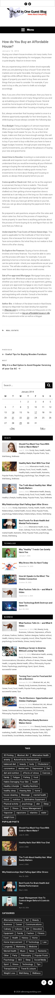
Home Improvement (13, 942)
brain (21, 530)
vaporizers (21, 812)
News (31, 951)
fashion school (45, 635)
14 (13, 412)
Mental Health (22, 663)
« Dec (12, 428)
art (45, 682)
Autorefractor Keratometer (26, 759)
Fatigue (16, 777)
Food (28, 469)
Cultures (30, 632)
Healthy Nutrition (30, 786)
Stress (39, 514)
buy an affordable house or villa (36, 313)
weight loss (9, 817)
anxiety (49, 654)
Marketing (27, 732)
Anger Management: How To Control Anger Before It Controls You (34, 901)
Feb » (42, 428)
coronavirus (9, 768)
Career (34, 657)
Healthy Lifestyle (25, 453)
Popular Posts (38, 453)
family (6, 777)
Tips (47, 453)
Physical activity (11, 804)
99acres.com (10, 310)
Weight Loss (44, 476)
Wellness (15, 456)
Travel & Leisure (28, 968)
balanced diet (10, 764)
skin (38, 804)
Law (45, 942)
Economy (40, 710)
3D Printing (9, 755)
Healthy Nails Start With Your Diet (34, 463)
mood (28, 511)
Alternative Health (37, 466)
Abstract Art (38, 682)
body (32, 450)
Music (23, 951)
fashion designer (31, 635)
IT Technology (32, 942)
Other (34, 511)
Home (17, 638)
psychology (29, 476)
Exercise (46, 773)
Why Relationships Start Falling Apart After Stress (25, 504)
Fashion (13, 635)
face (36, 450)
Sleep (46, 804)
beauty (21, 494)
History (11, 638)
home (37, 790)
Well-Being (6, 456)
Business (22, 632)
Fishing (26, 777)
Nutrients (45, 472)
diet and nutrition (11, 773)
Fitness (43, 660)
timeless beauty (31, 735)
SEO (45, 732)
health (47, 450)
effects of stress (32, 660)
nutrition (16, 799)
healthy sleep (21, 498)
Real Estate (12, 330)
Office (31, 663)
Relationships (18, 514)
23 (28, 418)
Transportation (10, 968)
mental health (35, 472)
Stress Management (31, 808)
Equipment (8, 933)
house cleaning (11, 795)
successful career (9, 669)
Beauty (47, 492)
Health (42, 450)
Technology (27, 964)
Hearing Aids (25, 790)
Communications (9, 660)
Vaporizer (8, 812)
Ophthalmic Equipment (34, 799)
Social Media (17, 641)
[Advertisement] (27, 22)
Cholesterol (43, 764)
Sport (30, 666)
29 (20, 423)
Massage (25, 795)
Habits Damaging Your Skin (16, 782)
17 (36, 412)
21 (13, 418)
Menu (30, 29)
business (34, 685)
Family (30, 508)
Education (21, 660)
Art (35, 629)
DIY (34, 710)
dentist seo (23, 768)
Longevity (24, 638)
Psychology (19, 476)
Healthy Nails (24, 472)
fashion (21, 635)
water (43, 812)
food (33, 469)
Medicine (33, 946)
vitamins (34, 812)
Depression (22, 508)
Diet (48, 768)
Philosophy (39, 663)
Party (14, 955)
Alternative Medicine (13, 920)
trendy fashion (36, 641)
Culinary (22, 469)
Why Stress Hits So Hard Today (33, 563)
